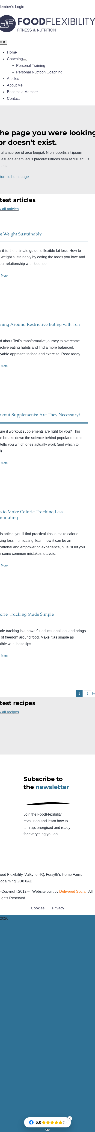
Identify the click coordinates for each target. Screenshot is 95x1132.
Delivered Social (72, 891)
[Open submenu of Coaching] (25, 60)
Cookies (38, 908)
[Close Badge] (69, 1118)
